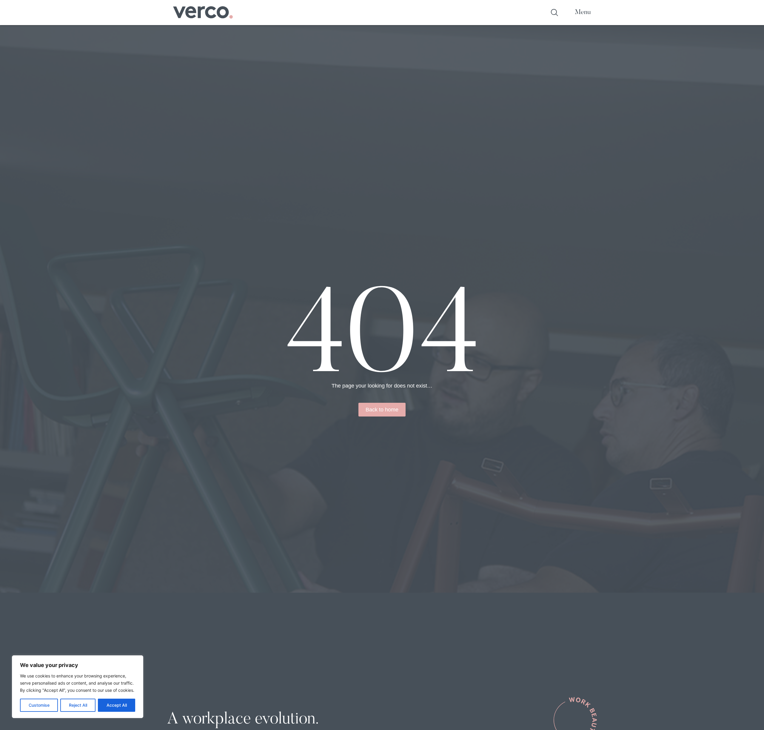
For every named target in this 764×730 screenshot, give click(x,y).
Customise (39, 705)
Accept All (117, 705)
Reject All (78, 705)
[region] (77, 686)
